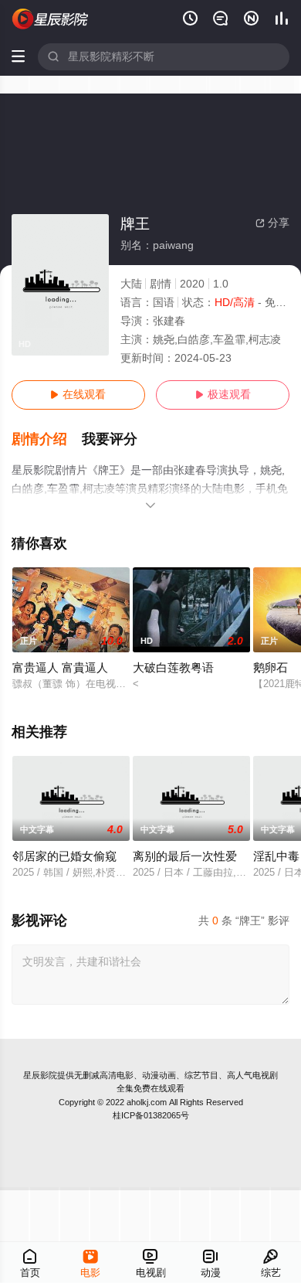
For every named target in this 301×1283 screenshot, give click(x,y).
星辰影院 (40, 1075)
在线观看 (78, 394)
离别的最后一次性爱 (185, 856)
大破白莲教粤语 (173, 668)
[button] (47, 439)
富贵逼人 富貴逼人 (60, 668)
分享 (272, 223)
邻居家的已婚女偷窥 (64, 856)
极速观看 (223, 394)
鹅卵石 (270, 668)
